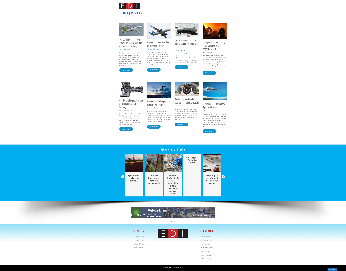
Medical (160, 6)
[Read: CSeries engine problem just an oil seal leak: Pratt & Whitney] (131, 89)
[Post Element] (134, 175)
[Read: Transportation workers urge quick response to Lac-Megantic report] (215, 31)
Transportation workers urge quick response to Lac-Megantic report (214, 45)
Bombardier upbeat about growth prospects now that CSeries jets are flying (130, 43)
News (204, 110)
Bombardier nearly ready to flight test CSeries (214, 105)
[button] (224, 6)
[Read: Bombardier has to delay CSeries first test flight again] (187, 89)
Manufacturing (201, 6)
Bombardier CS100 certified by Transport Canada (158, 44)
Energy (186, 6)
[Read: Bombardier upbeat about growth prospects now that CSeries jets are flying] (131, 29)
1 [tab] (171, 199)
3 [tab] (175, 199)
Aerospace (168, 6)
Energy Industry (180, 50)
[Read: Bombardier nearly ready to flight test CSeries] (215, 91)
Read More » (126, 70)
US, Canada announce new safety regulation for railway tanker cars (186, 44)
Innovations (152, 6)
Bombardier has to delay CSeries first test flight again (187, 101)
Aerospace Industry (125, 49)
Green (192, 6)
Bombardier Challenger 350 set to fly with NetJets (158, 103)
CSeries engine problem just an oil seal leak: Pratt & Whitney (131, 104)
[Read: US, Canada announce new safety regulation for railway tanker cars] (187, 30)
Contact (218, 6)
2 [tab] (173, 199)
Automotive (178, 6)
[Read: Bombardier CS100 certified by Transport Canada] (159, 31)
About (210, 6)
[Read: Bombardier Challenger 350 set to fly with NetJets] (159, 90)
